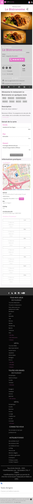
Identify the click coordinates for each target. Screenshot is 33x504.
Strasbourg (12, 325)
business (11, 409)
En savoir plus (17, 502)
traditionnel (12, 416)
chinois (11, 394)
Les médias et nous (14, 446)
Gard (3, 56)
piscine (10, 411)
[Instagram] (19, 293)
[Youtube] (23, 293)
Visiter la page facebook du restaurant (14, 80)
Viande (25, 101)
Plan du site (12, 450)
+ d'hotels (11, 364)
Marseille (11, 316)
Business (5, 101)
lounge (11, 414)
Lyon (10, 314)
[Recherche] (32, 2)
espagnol (11, 389)
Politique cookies (13, 460)
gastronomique (13, 378)
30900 (27, 52)
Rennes (11, 321)
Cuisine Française (20, 98)
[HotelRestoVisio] (9, 2)
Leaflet (13, 189)
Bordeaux (11, 311)
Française (9, 71)
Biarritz (10, 328)
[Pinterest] (15, 293)
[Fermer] (31, 499)
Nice (10, 333)
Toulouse (11, 330)
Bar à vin (18, 101)
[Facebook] (9, 293)
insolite (11, 380)
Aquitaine (11, 353)
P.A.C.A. (11, 360)
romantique (12, 375)
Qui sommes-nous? (14, 441)
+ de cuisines (12, 398)
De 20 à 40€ (10, 74)
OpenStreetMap (20, 189)
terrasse (11, 382)
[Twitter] (12, 293)
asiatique (11, 391)
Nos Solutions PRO (14, 443)
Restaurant (11, 98)
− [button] (5, 169)
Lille (10, 318)
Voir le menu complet (16, 154)
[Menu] (2, 2)
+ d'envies (11, 385)
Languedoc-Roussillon (12, 56)
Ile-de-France (12, 350)
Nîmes (4, 54)
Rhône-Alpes (12, 355)
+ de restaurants (13, 337)
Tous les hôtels (13, 346)
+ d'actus (11, 340)
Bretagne (11, 357)
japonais (11, 396)
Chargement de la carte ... (16, 177)
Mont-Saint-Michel (13, 348)
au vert (11, 418)
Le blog (11, 448)
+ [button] (5, 166)
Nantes (10, 323)
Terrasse (12, 101)
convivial (11, 421)
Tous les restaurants (14, 302)
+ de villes (11, 335)
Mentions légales (13, 453)
